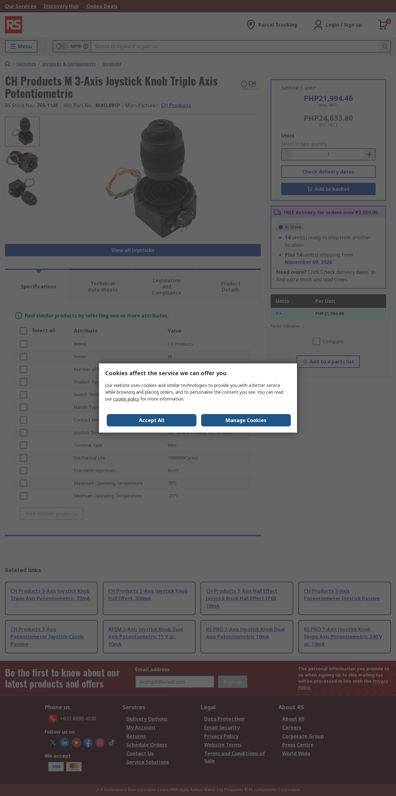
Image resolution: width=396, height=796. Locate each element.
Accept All (151, 420)
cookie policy (126, 399)
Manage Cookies (246, 420)
